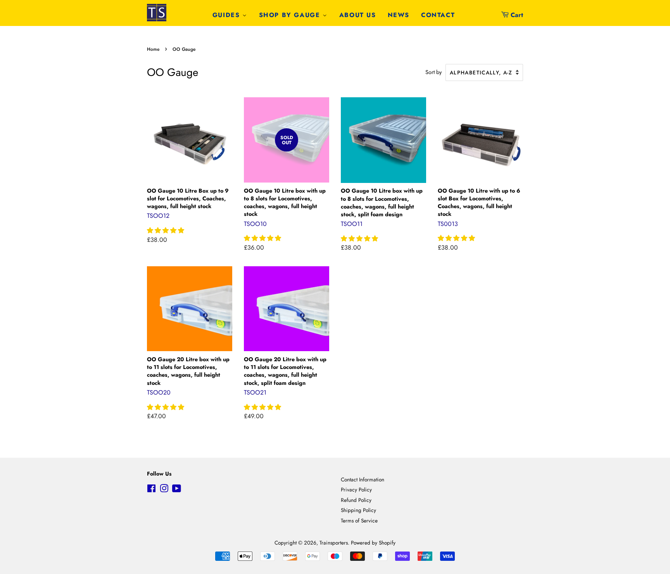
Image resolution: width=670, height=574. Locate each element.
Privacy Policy (356, 489)
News (398, 14)
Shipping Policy (358, 510)
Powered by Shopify (373, 542)
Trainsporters (333, 542)
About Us (357, 14)
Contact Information (362, 479)
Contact (438, 14)
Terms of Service (359, 520)
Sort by (433, 72)
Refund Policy (356, 500)
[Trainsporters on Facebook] (151, 490)
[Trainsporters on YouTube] (176, 490)
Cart (517, 14)
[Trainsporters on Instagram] (164, 490)
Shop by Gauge (291, 14)
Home (153, 49)
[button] (166, 230)
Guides (227, 14)
